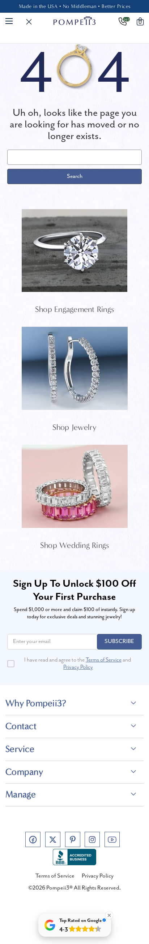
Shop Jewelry (74, 427)
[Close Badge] (109, 915)
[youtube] (112, 839)
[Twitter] (52, 839)
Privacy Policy (78, 667)
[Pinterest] (72, 839)
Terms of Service (104, 660)
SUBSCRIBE (119, 641)
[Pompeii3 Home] (75, 20)
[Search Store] (29, 22)
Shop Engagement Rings (74, 309)
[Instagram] (92, 839)
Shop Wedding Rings (74, 545)
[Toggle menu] (9, 20)
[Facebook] (33, 839)
